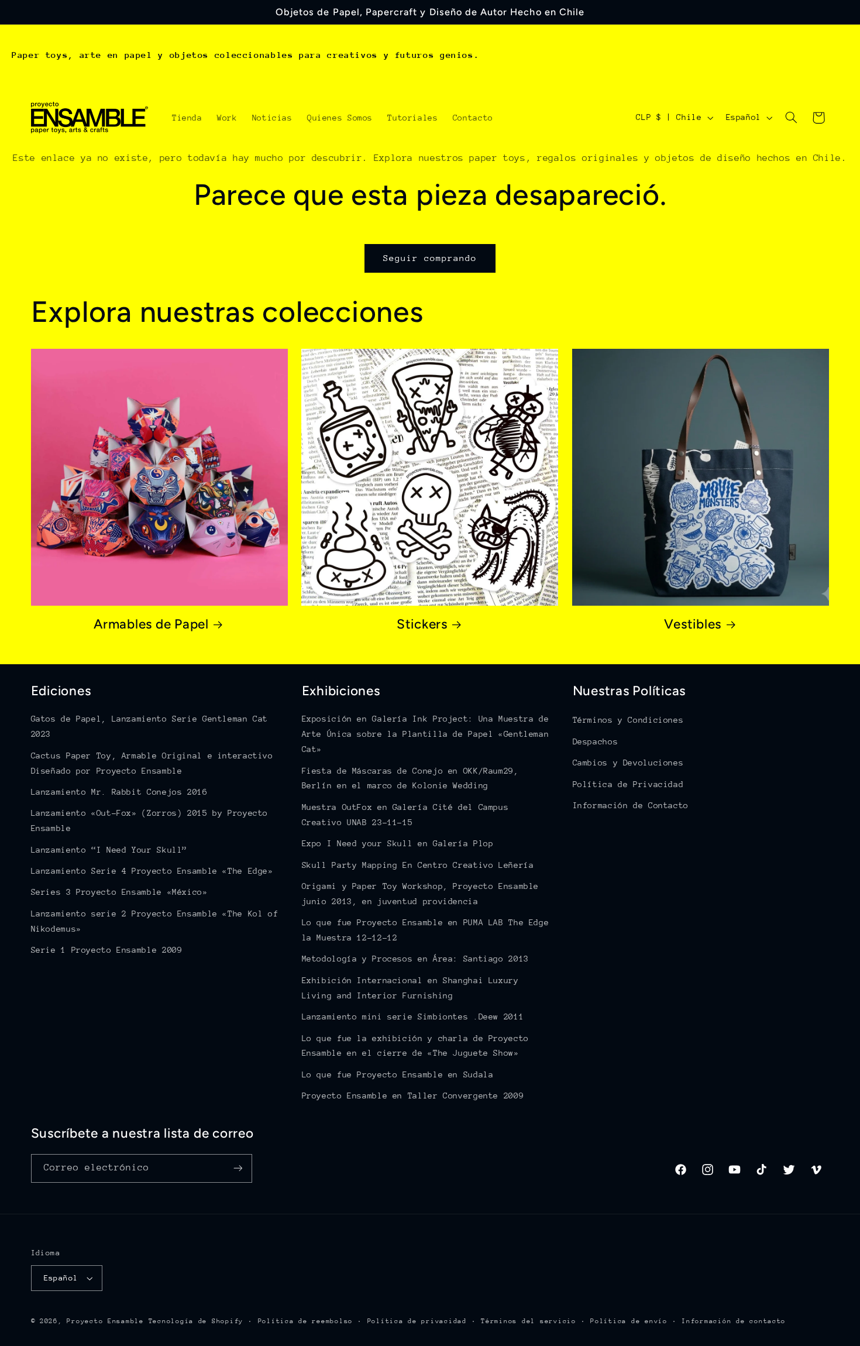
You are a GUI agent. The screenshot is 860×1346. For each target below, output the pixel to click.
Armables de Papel (151, 624)
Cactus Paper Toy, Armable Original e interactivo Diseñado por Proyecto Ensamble (152, 763)
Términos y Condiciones (628, 719)
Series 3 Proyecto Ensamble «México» (119, 892)
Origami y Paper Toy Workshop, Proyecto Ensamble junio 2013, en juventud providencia (420, 893)
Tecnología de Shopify (196, 1321)
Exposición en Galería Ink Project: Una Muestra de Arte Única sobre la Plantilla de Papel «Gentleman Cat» (425, 734)
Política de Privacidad (628, 784)
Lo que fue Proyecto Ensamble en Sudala (398, 1074)
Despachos (595, 741)
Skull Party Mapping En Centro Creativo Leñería (418, 865)
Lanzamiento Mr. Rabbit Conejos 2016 (119, 791)
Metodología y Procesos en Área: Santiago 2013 (415, 958)
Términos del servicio (528, 1321)
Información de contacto (734, 1321)
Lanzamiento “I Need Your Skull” (109, 849)
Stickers (422, 624)
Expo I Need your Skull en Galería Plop (398, 843)
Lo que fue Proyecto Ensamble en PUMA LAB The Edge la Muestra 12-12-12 (425, 930)
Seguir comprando (430, 258)
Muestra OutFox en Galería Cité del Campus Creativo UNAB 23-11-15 (405, 814)
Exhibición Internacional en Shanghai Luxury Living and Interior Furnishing (410, 988)
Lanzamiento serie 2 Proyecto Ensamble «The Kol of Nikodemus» (154, 921)
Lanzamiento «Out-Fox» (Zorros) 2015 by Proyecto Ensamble (150, 820)
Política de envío (629, 1321)
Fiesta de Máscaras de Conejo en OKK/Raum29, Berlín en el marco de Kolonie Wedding (410, 778)
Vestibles (692, 624)
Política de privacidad (417, 1321)
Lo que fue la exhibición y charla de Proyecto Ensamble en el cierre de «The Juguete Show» (415, 1045)
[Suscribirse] (237, 1168)
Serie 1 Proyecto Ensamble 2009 (107, 949)
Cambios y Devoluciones (628, 762)
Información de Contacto (631, 805)
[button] (791, 117)
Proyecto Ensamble (105, 1321)
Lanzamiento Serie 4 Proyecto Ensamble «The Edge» (152, 870)
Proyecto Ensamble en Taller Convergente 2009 (413, 1095)
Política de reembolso (305, 1321)
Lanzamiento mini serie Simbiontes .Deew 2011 (413, 1016)
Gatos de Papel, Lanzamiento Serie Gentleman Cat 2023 (150, 726)
